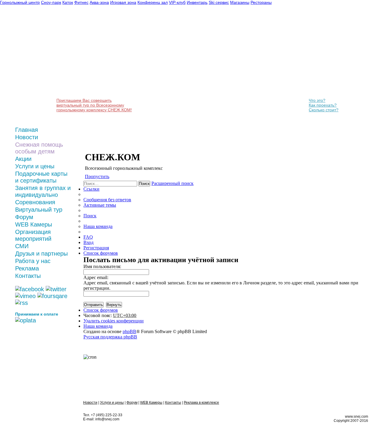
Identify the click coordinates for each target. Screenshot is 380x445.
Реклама (27, 268)
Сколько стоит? (323, 109)
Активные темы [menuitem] (99, 205)
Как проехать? (323, 105)
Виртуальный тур (38, 209)
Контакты (28, 276)
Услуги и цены (34, 166)
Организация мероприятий (33, 235)
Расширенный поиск (172, 183)
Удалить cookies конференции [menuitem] (113, 320)
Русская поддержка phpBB (110, 336)
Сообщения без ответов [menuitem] (107, 199)
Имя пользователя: (102, 266)
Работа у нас (32, 261)
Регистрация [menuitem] (96, 247)
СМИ (21, 246)
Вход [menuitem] (88, 242)
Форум (24, 217)
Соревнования (35, 202)
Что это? (317, 100)
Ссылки (91, 188)
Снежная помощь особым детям (39, 148)
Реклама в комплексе (201, 402)
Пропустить (97, 176)
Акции (23, 159)
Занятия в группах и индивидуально (43, 191)
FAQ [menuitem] (88, 237)
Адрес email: (95, 277)
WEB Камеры (33, 224)
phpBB (129, 331)
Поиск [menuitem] (89, 215)
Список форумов (100, 310)
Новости (26, 137)
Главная (26, 129)
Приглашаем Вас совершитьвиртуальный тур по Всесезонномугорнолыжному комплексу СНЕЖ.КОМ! (94, 105)
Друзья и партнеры (41, 253)
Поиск (144, 183)
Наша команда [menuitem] (98, 226)
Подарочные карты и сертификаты (41, 177)
